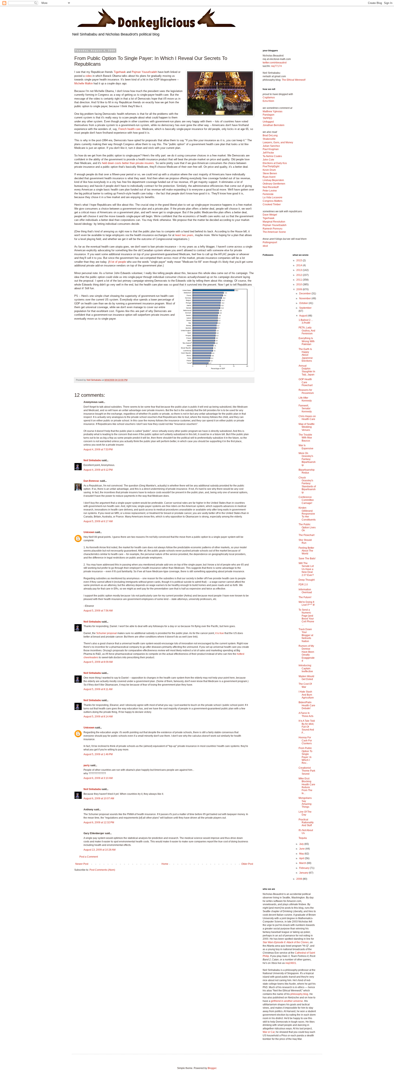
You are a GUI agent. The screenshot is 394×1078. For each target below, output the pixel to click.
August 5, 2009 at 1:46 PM (98, 754)
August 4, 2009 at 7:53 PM (98, 449)
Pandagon (268, 114)
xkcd (265, 245)
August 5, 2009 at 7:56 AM (98, 610)
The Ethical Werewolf (293, 79)
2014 (299, 265)
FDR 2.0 (303, 584)
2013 (299, 270)
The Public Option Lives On (307, 527)
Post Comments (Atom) (102, 869)
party (87, 765)
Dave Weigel (270, 214)
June (302, 848)
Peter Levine (270, 190)
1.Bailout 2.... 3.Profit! (306, 321)
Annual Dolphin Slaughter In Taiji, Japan (307, 370)
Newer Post (81, 863)
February (304, 868)
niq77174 (276, 66)
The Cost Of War (305, 685)
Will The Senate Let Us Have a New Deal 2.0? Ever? (306, 569)
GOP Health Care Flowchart (306, 382)
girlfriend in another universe (287, 1001)
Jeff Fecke (268, 152)
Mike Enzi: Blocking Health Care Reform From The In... (307, 786)
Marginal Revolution (274, 221)
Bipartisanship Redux (307, 471)
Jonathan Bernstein (273, 125)
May (302, 853)
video (88, 75)
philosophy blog (299, 994)
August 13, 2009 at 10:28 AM (100, 849)
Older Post (247, 863)
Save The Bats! (307, 558)
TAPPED (267, 118)
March (303, 863)
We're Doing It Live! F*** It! (307, 603)
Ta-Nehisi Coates (272, 156)
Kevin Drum (269, 170)
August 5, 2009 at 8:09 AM (98, 662)
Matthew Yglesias (272, 111)
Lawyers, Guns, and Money (278, 142)
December (305, 293)
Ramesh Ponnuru (272, 228)
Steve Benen (270, 173)
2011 (299, 279)
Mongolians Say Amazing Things (305, 802)
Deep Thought (307, 579)
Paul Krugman (271, 149)
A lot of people (117, 261)
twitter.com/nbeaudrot (274, 62)
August (303, 315)
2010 (299, 284)
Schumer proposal (106, 633)
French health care (129, 129)
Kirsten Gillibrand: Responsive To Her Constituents (307, 513)
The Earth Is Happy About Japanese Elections (306, 355)
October (304, 303)
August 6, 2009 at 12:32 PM (99, 822)
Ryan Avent (269, 176)
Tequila (303, 838)
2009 (299, 289)
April (302, 858)
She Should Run (305, 541)
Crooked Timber (272, 204)
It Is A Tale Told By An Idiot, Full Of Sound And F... (307, 726)
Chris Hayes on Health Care (307, 418)
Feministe (268, 194)
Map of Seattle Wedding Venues (307, 427)
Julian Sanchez (271, 145)
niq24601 (290, 963)
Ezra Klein (268, 101)
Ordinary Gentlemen (274, 183)
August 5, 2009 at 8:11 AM (98, 689)
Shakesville (269, 139)
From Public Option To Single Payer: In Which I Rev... (305, 755)
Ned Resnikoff (270, 187)
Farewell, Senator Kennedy (305, 408)
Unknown (89, 532)
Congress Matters (272, 201)
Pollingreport (270, 242)
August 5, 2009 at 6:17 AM (98, 521)
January (304, 872)
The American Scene (274, 232)
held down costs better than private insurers (128, 163)
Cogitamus (269, 97)
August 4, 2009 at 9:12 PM (98, 469)
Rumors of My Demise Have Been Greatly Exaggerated (307, 653)
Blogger (212, 1068)
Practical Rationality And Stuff (306, 822)
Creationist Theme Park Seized (307, 770)
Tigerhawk (120, 71)
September (305, 307)
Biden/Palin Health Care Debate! (307, 705)
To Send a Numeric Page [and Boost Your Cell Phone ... (306, 617)
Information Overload (305, 591)
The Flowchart (306, 535)
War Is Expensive (306, 447)
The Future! (305, 597)
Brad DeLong (270, 135)
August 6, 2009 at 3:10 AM (98, 778)
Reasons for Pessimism (306, 391)
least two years (184, 235)
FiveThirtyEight (271, 166)
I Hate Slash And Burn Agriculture (306, 694)
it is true (219, 633)
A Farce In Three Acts (306, 714)
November (305, 298)
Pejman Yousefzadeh (144, 71)
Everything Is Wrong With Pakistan (307, 341)
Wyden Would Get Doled (306, 678)
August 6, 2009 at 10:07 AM (99, 798)
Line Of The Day (305, 813)
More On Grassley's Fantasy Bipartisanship (307, 459)
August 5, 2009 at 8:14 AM (98, 716)
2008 (299, 878)
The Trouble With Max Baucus (305, 437)
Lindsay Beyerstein (273, 180)
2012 (299, 275)
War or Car (269, 1032)
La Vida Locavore (272, 197)
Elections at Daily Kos (275, 163)
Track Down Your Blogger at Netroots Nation (306, 635)
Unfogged (268, 121)
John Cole (268, 159)
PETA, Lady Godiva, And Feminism (307, 330)
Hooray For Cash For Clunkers (305, 740)
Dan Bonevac (91, 480)
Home (164, 863)
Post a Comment (88, 856)
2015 (299, 260)
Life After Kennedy (305, 399)
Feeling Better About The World (306, 550)
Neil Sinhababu (92, 460)
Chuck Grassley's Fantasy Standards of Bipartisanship (307, 485)
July (301, 844)
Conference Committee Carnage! (306, 500)
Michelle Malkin (83, 83)
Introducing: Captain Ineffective (306, 668)
